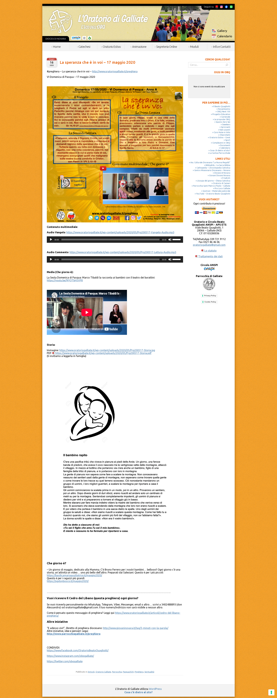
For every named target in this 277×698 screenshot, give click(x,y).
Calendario (224, 36)
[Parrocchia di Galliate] (84, 38)
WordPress (155, 688)
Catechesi (84, 46)
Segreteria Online (166, 46)
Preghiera (139, 672)
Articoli (91, 672)
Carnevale (225, 117)
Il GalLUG (226, 178)
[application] (115, 239)
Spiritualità (149, 672)
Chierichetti (225, 135)
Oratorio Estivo (112, 46)
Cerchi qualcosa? (217, 59)
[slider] (176, 239)
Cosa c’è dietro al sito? (220, 150)
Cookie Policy (210, 302)
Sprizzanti (225, 127)
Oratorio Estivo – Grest (219, 137)
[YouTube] (216, 6)
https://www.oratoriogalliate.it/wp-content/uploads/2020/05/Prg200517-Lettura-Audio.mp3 (123, 252)
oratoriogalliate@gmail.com (209, 244)
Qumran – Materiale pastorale (216, 191)
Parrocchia (117, 672)
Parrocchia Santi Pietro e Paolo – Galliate (211, 186)
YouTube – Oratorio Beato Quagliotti (213, 194)
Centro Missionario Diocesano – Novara (212, 170)
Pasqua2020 (128, 672)
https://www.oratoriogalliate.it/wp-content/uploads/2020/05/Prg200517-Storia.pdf (103, 353)
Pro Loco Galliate (222, 188)
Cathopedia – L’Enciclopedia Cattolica (213, 168)
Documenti (225, 145)
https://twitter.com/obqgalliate (65, 661)
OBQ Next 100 (223, 111)
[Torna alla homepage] (98, 21)
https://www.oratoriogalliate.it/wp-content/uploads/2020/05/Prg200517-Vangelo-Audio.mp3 (120, 232)
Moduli (194, 46)
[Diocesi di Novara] (90, 38)
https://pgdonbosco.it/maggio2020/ (68, 581)
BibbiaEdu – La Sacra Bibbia (218, 165)
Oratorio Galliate (103, 672)
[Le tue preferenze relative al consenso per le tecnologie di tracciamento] (271, 692)
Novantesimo (224, 109)
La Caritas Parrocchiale (220, 153)
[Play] (51, 239)
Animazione (139, 46)
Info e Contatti (221, 46)
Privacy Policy (210, 295)
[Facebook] (226, 6)
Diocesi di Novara (222, 173)
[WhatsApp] (231, 6)
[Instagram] (221, 6)
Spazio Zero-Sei (223, 122)
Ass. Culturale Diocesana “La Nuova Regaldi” (210, 162)
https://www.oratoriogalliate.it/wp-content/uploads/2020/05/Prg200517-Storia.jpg (107, 350)
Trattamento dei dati (210, 256)
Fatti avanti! (225, 130)
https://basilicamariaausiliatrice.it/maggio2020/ (74, 575)
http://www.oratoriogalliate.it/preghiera (115, 71)
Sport (227, 140)
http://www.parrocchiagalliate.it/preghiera (73, 633)
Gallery (222, 31)
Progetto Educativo (221, 114)
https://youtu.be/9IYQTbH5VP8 (65, 280)
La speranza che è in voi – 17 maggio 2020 (97, 62)
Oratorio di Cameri (221, 183)
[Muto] (170, 239)
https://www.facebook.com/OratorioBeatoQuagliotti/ (78, 650)
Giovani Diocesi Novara (219, 175)
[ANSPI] (76, 38)
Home (57, 46)
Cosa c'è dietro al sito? (138, 692)
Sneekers (226, 124)
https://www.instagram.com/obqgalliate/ (70, 655)
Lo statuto (210, 250)
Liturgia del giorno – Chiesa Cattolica (213, 181)
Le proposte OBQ (222, 119)
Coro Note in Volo (222, 132)
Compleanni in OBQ (221, 143)
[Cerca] (227, 64)
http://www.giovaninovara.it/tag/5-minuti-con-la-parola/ (135, 628)
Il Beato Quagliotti (221, 106)
